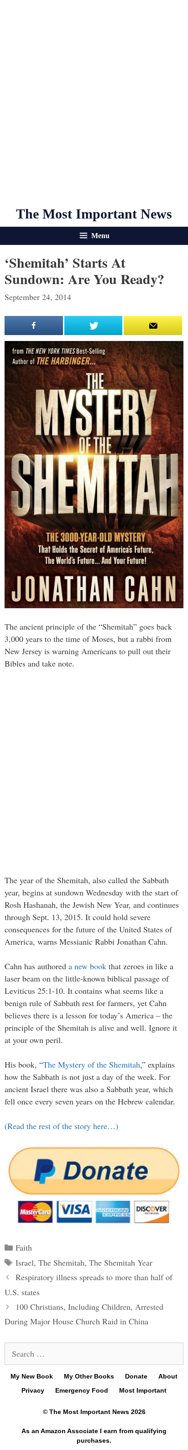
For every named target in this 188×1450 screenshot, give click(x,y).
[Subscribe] (153, 325)
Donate (136, 1376)
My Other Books (89, 1376)
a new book (87, 966)
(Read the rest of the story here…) (61, 1125)
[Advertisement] (94, 103)
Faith (24, 1247)
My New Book (31, 1376)
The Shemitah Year (120, 1262)
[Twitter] (93, 325)
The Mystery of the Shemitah (91, 1064)
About (168, 1376)
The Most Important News (94, 213)
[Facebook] (34, 325)
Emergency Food (81, 1390)
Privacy (32, 1390)
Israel (25, 1262)
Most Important (143, 1390)
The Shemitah (61, 1262)
